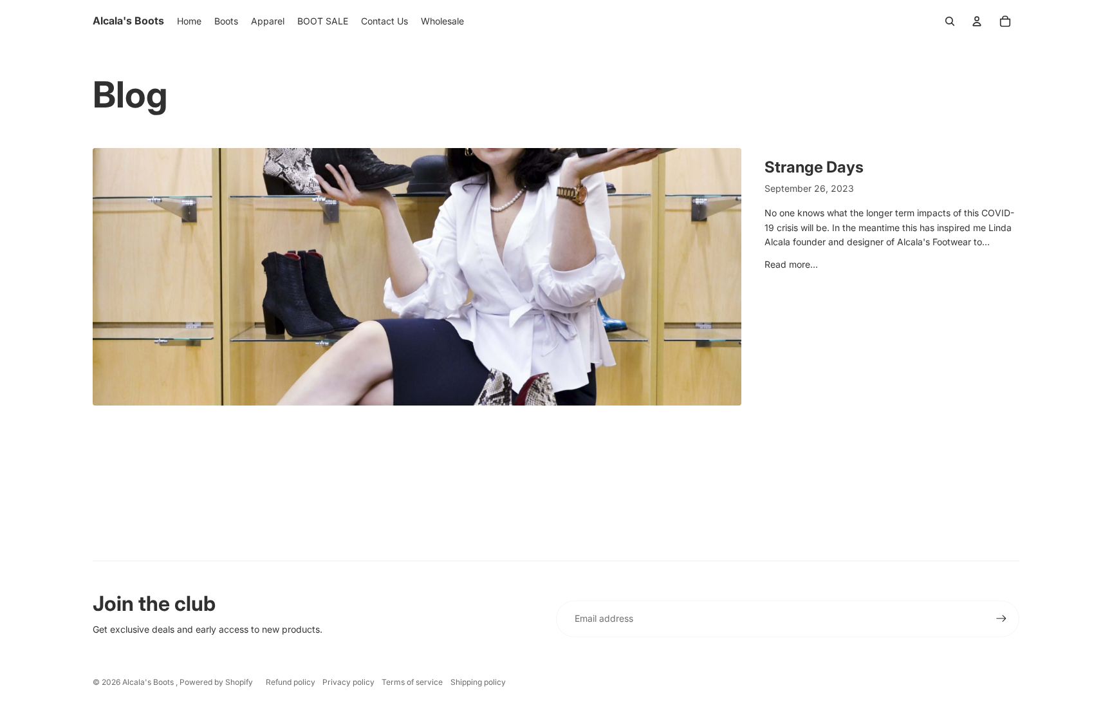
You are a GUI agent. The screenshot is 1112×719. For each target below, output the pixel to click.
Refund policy (290, 682)
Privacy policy (348, 682)
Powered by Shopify (216, 682)
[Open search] (950, 21)
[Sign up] (1001, 618)
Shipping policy (478, 682)
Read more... (791, 264)
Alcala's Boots (149, 682)
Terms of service (412, 682)
